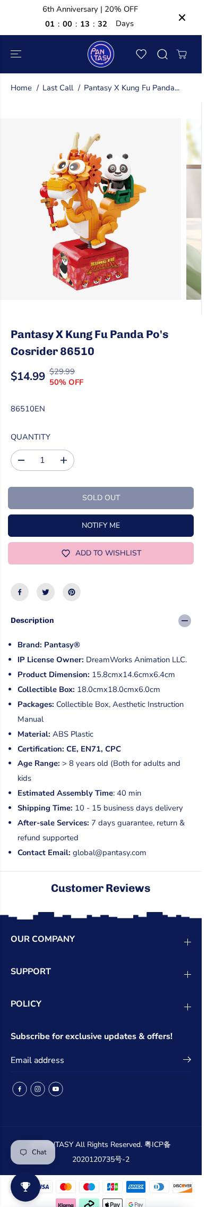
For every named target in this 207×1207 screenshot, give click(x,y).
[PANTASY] (101, 54)
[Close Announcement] (182, 18)
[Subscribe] (187, 1061)
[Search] (162, 54)
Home (21, 87)
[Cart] (181, 54)
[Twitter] (46, 592)
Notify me (101, 525)
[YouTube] (56, 1089)
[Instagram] (38, 1089)
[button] (17, 54)
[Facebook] (20, 592)
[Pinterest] (72, 592)
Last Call (57, 87)
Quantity (30, 437)
